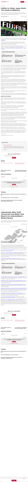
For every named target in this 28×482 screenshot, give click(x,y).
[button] (1, 1)
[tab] (3, 176)
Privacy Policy (24, 478)
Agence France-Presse (4, 16)
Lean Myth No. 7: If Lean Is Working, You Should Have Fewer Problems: (12, 252)
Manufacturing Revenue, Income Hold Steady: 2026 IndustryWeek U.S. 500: (13, 280)
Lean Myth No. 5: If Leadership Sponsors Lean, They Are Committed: (11, 299)
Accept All (14, 480)
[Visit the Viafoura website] (25, 337)
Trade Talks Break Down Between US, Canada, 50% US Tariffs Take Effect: (13, 276)
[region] (14, 178)
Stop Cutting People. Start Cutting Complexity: (8, 296)
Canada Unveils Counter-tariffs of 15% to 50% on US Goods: (10, 258)
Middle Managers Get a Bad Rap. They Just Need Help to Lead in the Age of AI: (13, 284)
